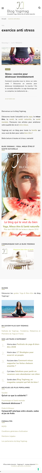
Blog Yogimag (18, 11)
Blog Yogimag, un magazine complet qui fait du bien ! (23, 381)
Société (4, 393)
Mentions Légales (9, 436)
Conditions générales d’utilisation (15, 431)
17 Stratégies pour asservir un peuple (20, 353)
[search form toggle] (39, 8)
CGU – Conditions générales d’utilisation (25, 465)
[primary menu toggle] (3, 8)
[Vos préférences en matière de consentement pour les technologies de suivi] (38, 469)
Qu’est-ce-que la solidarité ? (14, 395)
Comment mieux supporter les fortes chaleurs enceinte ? (20, 363)
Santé (8, 69)
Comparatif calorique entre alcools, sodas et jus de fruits (20, 412)
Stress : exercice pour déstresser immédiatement (19, 75)
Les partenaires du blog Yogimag (14, 441)
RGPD (4, 426)
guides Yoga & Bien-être (24, 293)
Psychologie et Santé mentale (13, 400)
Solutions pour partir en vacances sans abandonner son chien (23, 372)
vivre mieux (23, 125)
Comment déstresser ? (12, 403)
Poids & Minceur (8, 408)
